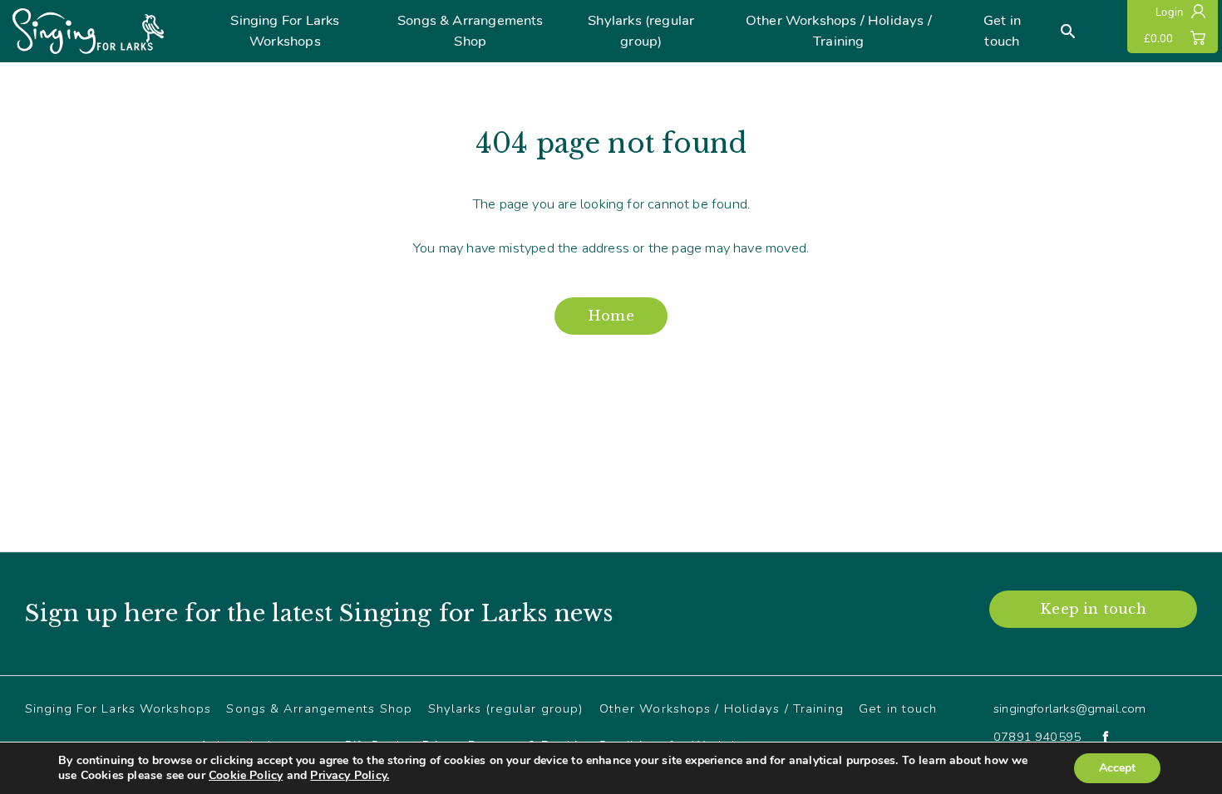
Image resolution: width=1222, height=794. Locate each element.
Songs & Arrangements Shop (470, 31)
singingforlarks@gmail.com (1069, 708)
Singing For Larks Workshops (284, 31)
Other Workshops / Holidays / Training (839, 31)
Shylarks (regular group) (641, 31)
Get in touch (1002, 31)
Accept (1117, 768)
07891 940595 (1037, 736)
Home (611, 315)
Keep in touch (1093, 608)
